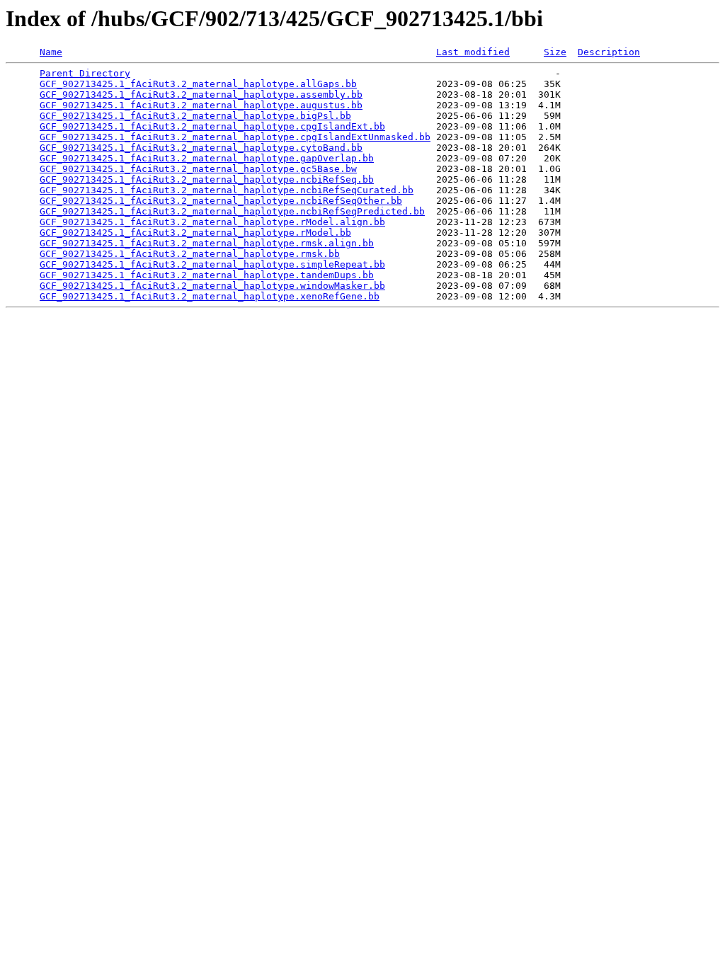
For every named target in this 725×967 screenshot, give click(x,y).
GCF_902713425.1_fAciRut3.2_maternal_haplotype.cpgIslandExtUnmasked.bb (235, 137)
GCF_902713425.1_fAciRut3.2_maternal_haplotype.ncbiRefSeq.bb (207, 179)
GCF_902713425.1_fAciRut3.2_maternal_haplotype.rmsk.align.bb (207, 243)
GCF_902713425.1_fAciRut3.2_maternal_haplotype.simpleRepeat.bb (212, 264)
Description (609, 52)
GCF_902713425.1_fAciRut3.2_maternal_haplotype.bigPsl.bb (195, 115)
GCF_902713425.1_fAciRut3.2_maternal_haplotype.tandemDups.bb (207, 275)
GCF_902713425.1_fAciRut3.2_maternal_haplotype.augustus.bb (201, 105)
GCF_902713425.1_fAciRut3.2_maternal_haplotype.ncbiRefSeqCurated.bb (226, 190)
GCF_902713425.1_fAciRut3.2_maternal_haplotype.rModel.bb (195, 232)
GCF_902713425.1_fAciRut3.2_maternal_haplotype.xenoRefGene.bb (209, 296)
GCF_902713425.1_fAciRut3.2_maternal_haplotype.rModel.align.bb (212, 222)
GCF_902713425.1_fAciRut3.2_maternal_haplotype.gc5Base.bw (198, 169)
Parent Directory (85, 73)
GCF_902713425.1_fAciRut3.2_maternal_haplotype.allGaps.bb (198, 84)
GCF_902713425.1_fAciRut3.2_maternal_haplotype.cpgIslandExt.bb (212, 126)
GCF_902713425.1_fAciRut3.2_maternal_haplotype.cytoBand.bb (201, 147)
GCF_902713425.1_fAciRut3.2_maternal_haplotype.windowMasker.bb (212, 285)
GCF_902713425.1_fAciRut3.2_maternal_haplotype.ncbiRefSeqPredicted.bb (232, 211)
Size (555, 52)
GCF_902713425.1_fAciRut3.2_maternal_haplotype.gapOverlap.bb (207, 158)
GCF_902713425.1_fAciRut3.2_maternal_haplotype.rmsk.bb (190, 253)
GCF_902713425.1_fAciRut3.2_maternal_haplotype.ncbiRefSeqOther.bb (221, 200)
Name (51, 52)
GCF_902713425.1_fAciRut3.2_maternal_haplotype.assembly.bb (201, 94)
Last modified (473, 52)
